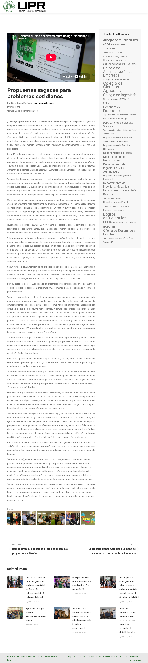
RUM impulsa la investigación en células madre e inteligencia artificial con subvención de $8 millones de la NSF (129, 587)
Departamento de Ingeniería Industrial (117, 177)
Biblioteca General (118, 44)
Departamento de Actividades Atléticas (119, 115)
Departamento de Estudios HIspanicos (117, 147)
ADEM (106, 44)
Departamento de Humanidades (114, 158)
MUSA (107, 222)
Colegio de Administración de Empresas (117, 71)
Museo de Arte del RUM (124, 222)
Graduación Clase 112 (124, 206)
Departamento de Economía (117, 137)
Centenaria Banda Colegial (113, 52)
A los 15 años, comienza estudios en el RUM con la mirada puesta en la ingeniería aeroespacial (81, 618)
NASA (106, 226)
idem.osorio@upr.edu (44, 103)
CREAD (106, 103)
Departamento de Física (117, 152)
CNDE (124, 64)
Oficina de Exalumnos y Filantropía (119, 232)
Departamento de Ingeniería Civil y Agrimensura (114, 168)
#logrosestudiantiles (120, 40)
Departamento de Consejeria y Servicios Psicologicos (119, 132)
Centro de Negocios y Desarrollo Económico (115, 58)
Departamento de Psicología (117, 202)
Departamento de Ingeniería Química (119, 192)
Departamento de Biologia (115, 118)
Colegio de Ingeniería (120, 95)
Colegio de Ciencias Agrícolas (113, 87)
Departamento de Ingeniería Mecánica (116, 184)
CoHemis (132, 64)
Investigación (119, 210)
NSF (113, 226)
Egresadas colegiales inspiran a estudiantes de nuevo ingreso (36, 614)
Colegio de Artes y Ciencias (116, 79)
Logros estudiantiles (114, 216)
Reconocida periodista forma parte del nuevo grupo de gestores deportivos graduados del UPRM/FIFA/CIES (127, 620)
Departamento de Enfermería (115, 141)
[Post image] (15, 582)
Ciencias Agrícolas (112, 64)
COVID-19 (124, 99)
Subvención (108, 242)
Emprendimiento (109, 206)
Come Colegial (110, 99)
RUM (105, 238)
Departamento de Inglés (112, 198)
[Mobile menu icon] (143, 7)
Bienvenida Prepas (109, 48)
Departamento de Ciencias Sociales (118, 124)
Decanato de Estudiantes (112, 109)
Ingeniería (108, 210)
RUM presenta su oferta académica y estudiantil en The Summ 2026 (81, 583)
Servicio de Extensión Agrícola (121, 238)
